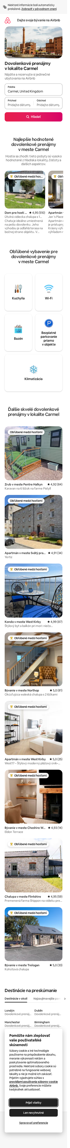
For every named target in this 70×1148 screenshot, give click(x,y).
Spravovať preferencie (33, 1123)
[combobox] (33, 91)
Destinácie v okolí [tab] (16, 998)
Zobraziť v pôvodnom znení (39, 9)
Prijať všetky (33, 1102)
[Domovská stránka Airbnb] (7, 20)
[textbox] (19, 105)
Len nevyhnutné (33, 1112)
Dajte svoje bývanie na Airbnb (38, 20)
